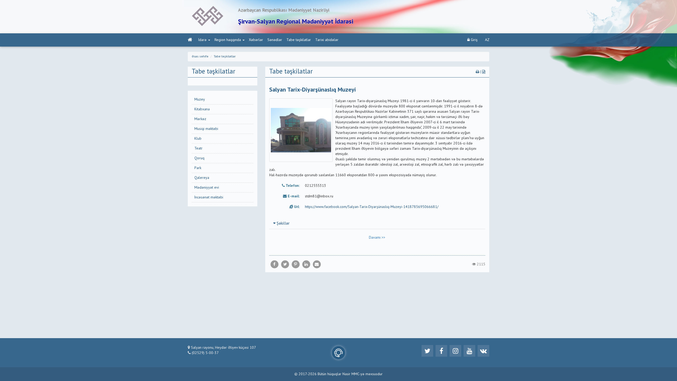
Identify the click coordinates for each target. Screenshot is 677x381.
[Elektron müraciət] (338, 352)
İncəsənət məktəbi (208, 197)
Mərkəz (200, 119)
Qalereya (201, 178)
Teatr (198, 148)
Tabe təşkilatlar (298, 40)
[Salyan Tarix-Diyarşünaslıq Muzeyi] (317, 264)
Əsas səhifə (200, 56)
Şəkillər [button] (283, 223)
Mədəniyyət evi (206, 187)
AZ (487, 40)
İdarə (202, 40)
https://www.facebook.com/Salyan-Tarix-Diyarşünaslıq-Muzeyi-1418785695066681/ (371, 207)
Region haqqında (227, 40)
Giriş (474, 40)
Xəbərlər (256, 40)
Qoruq (199, 158)
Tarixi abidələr (326, 40)
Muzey (199, 99)
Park (197, 168)
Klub (198, 138)
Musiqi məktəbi (206, 129)
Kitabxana (202, 109)
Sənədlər (274, 40)
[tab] (377, 223)
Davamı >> (377, 237)
